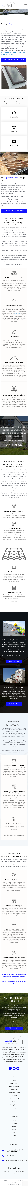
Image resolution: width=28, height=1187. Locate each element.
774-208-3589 (19, 834)
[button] (14, 445)
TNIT (20, 1184)
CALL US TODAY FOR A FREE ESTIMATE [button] (13, 59)
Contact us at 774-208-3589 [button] (14, 210)
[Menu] (25, 5)
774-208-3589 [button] (14, 1028)
